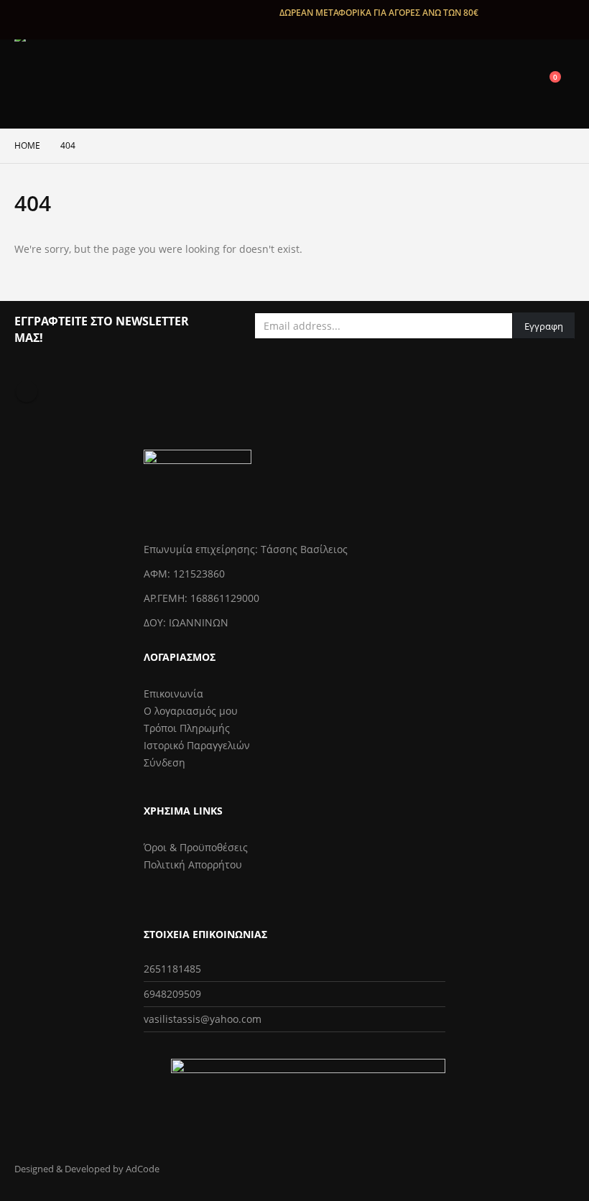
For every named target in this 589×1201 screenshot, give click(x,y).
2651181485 (172, 968)
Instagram (26, 391)
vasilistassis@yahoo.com (202, 1019)
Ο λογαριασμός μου (191, 711)
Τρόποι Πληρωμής (187, 728)
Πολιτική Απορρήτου (193, 864)
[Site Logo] (59, 84)
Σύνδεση (164, 762)
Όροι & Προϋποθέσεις (196, 847)
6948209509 (172, 994)
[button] (481, 84)
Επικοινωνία (173, 693)
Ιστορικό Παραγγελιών (197, 745)
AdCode (142, 1169)
